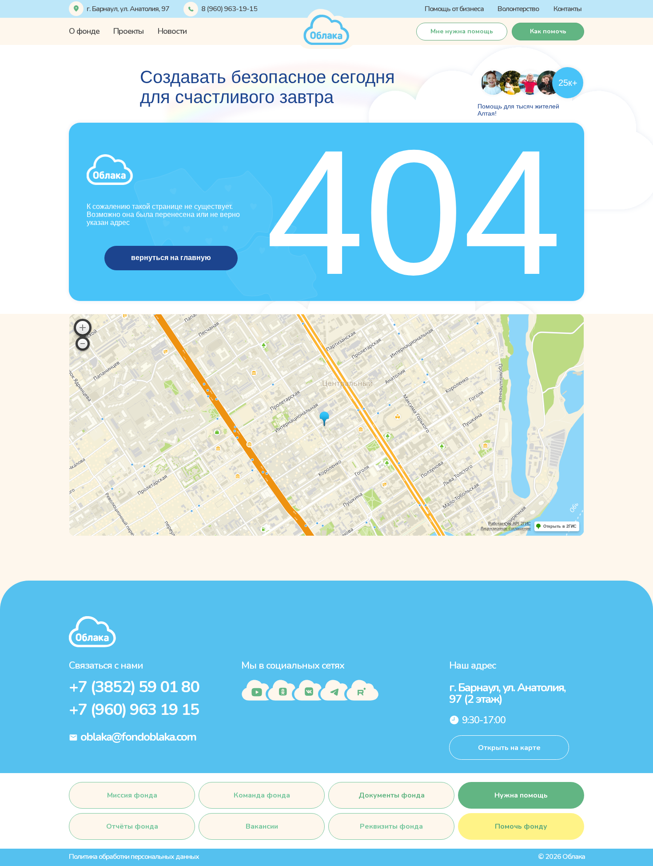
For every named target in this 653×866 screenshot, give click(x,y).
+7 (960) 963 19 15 (134, 710)
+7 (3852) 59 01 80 (134, 687)
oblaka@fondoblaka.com (138, 737)
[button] (548, 31)
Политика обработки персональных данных (134, 857)
